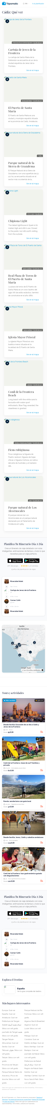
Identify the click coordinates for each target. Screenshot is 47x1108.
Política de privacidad (38, 1099)
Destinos (39, 1097)
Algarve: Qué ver (31, 1025)
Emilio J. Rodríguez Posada (23, 443)
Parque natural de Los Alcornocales (22, 509)
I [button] (30, 652)
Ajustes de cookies (8, 1101)
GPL (40, 156)
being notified (27, 268)
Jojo (30, 500)
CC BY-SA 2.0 (37, 100)
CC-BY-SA (38, 214)
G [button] (19, 655)
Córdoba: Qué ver (31, 1039)
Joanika (29, 385)
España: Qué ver (8, 1014)
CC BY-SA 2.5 (38, 42)
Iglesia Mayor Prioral (21, 337)
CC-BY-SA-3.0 (37, 268)
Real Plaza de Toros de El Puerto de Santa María (22, 279)
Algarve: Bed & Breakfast (34, 1021)
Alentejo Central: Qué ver (34, 1076)
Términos (5, 1099)
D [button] (12, 643)
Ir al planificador (38, 4)
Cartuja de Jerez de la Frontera (22, 51)
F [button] (16, 647)
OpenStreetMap (28, 670)
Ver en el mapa (32, 70)
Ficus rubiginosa (18, 449)
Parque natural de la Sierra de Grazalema (21, 164)
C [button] (34, 643)
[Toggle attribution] (42, 670)
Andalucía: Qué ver (9, 1018)
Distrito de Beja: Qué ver (34, 1043)
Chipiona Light (17, 221)
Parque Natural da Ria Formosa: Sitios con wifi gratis (33, 1014)
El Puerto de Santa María (20, 109)
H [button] (19, 644)
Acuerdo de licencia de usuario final (20, 1099)
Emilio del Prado (27, 100)
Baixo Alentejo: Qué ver (33, 1047)
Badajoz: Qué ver (31, 1050)
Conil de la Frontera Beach (21, 393)
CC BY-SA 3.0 (37, 330)
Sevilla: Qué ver (8, 1047)
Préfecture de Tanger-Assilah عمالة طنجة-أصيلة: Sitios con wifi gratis (12, 1025)
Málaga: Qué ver (31, 1036)
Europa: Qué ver (8, 1010)
